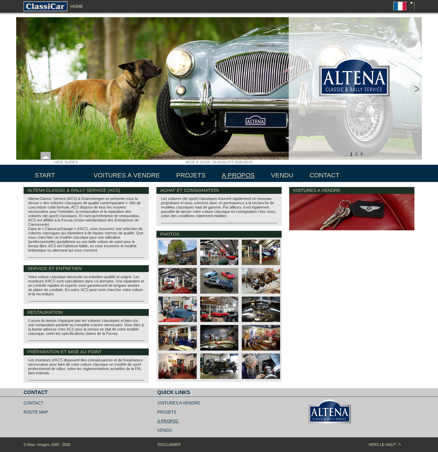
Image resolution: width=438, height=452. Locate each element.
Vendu (164, 430)
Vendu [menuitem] (282, 175)
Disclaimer (169, 444)
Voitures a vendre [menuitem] (127, 175)
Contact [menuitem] (324, 175)
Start (45, 175)
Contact (33, 403)
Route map (36, 412)
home (76, 6)
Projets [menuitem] (191, 175)
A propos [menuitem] (238, 175)
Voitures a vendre (178, 403)
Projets (166, 412)
